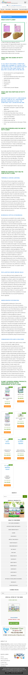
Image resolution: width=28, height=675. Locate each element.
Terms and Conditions (23, 9)
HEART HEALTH (13, 562)
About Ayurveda (15, 9)
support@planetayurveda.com (16, 5)
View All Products (5, 660)
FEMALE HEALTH (13, 555)
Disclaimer (3, 666)
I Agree (7, 672)
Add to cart (14, 623)
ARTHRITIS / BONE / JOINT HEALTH (13, 526)
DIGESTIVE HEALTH (13, 542)
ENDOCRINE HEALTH (13, 546)
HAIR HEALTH (13, 559)
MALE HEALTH (13, 575)
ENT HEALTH (13, 549)
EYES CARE (13, 552)
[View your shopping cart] (25, 2)
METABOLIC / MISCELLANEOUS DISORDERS (13, 578)
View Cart (2, 9)
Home (2, 657)
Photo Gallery (8, 9)
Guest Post (3, 662)
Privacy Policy (4, 664)
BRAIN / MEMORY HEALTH (13, 529)
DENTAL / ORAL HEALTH (13, 539)
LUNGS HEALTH (13, 572)
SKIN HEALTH (13, 582)
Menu (2, 11)
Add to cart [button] (7, 406)
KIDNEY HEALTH (13, 565)
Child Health (13, 536)
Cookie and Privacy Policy (16, 672)
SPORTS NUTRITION (14, 585)
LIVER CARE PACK (13, 600)
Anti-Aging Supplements (14, 523)
